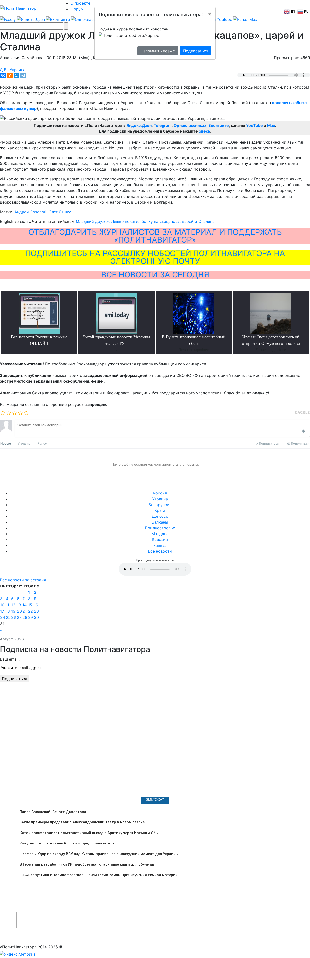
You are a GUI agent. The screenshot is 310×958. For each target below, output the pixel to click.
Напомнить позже (157, 50)
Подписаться (195, 50)
